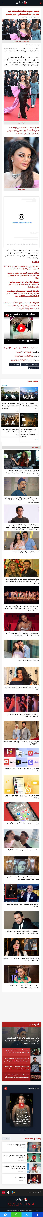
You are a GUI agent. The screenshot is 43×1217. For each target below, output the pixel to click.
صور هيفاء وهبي (14, 364)
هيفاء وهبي (34, 364)
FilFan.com (34, 1210)
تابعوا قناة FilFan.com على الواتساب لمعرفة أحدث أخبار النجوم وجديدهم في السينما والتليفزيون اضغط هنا (23, 130)
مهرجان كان (25, 364)
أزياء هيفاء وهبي (33, 368)
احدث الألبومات (33, 1088)
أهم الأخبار (34, 1024)
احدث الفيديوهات (23, 1138)
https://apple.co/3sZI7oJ (24, 356)
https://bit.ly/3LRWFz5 (19, 360)
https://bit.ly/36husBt (24, 352)
